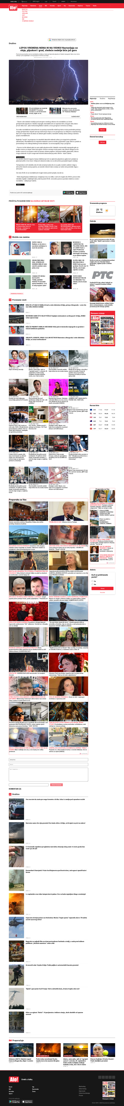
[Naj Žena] (46, 1)
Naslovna (33, 5)
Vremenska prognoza (17, 293)
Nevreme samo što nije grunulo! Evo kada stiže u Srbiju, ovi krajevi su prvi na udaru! (55, 823)
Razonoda (72, 5)
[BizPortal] (24, 2)
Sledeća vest (75, 116)
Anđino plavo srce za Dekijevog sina (102, 103)
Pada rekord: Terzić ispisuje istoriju (101, 114)
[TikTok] (106, 1077)
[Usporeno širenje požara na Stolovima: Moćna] (16, 928)
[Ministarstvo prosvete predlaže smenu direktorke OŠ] (55, 111)
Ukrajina (25, 13)
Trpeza (88, 5)
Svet (23, 15)
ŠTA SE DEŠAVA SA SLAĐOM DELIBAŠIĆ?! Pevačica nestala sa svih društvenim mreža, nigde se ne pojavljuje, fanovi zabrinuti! (38, 111)
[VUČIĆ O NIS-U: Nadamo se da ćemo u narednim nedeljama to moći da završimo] (20, 248)
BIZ (46, 5)
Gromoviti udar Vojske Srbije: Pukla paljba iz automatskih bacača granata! (52, 965)
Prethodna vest (21, 116)
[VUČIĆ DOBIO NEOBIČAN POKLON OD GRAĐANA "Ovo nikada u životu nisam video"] (61, 282)
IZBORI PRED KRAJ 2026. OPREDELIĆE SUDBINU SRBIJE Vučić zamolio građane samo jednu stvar (39, 264)
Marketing (82, 1086)
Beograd (24, 17)
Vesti (40, 5)
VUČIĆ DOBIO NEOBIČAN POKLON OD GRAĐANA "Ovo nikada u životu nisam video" (80, 279)
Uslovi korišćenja (84, 1093)
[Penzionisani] (74, 2)
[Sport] (63, 2)
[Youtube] (110, 1077)
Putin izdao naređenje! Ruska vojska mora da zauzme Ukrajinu (47, 1060)
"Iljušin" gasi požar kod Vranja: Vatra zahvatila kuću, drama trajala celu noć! (52, 989)
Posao (81, 1095)
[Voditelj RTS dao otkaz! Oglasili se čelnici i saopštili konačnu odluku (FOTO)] (102, 274)
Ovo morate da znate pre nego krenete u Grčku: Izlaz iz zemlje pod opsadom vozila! (55, 799)
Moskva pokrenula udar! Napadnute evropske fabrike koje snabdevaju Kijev (102, 118)
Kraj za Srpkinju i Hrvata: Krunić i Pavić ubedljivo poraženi (102, 1060)
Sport (59, 5)
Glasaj (102, 588)
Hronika (52, 5)
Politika (24, 11)
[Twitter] (113, 1077)
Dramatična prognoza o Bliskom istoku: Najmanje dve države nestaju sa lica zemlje (103, 123)
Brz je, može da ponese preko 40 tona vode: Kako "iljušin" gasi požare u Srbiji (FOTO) (102, 241)
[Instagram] (103, 1077)
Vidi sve (102, 129)
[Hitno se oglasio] (16, 1022)
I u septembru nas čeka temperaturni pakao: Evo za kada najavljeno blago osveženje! (56, 894)
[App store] (81, 192)
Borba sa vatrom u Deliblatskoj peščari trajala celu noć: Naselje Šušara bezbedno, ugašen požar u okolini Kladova (102, 262)
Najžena (80, 5)
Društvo (24, 9)
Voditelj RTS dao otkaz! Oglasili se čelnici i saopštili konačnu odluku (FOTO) (101, 284)
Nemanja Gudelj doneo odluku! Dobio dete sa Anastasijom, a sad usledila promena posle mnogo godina (102, 305)
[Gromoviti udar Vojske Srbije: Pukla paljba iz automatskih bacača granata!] (16, 975)
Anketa (92, 570)
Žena (33, 1091)
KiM (23, 19)
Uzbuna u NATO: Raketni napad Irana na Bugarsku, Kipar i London (21, 1060)
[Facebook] (99, 1077)
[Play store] (68, 192)
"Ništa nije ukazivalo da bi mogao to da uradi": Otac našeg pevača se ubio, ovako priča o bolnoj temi (102, 109)
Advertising (82, 1089)
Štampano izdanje (28, 21)
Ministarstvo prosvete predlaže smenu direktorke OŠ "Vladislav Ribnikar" (71, 110)
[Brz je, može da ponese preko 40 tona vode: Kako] (102, 231)
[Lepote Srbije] (36, 2)
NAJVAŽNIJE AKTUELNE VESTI (42, 201)
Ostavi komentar (56, 784)
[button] (57, 57)
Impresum (82, 1091)
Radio (94, 5)
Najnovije (24, 5)
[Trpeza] (54, 2)
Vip (65, 5)
